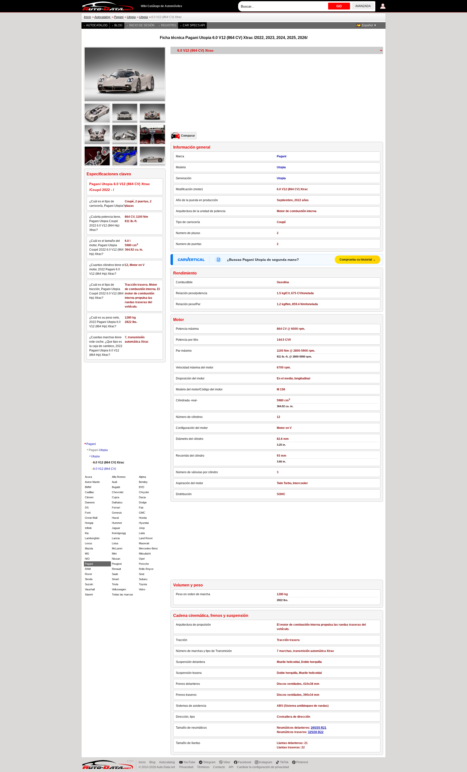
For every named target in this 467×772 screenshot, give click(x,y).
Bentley (143, 481)
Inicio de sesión (141, 25)
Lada (142, 533)
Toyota (143, 584)
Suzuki (89, 584)
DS (87, 507)
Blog (118, 25)
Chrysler (144, 492)
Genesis (117, 512)
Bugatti (116, 487)
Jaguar (116, 528)
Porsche (144, 563)
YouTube (189, 762)
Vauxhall (90, 589)
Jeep (142, 528)
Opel (141, 558)
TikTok (284, 762)
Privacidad (186, 767)
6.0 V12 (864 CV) (104, 469)
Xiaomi (89, 594)
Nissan (116, 558)
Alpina (142, 476)
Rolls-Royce (146, 568)
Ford (87, 512)
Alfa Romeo (119, 476)
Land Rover (146, 538)
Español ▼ (369, 25)
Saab (115, 574)
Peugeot (117, 563)
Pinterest (302, 762)
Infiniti (88, 528)
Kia (87, 533)
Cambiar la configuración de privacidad (263, 767)
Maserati (144, 543)
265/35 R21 (318, 727)
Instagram (265, 762)
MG (87, 553)
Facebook (244, 762)
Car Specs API (194, 25)
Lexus (88, 543)
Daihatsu (117, 502)
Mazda (89, 548)
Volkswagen (119, 589)
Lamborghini (92, 538)
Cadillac (89, 492)
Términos (203, 767)
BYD (141, 487)
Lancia (116, 538)
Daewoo (90, 502)
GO (339, 6)
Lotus (115, 543)
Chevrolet (117, 492)
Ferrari (116, 507)
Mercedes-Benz (148, 548)
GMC (142, 512)
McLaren (117, 548)
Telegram (209, 762)
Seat (141, 574)
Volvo (142, 589)
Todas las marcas (122, 594)
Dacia (142, 497)
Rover (88, 574)
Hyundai (144, 522)
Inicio (87, 17)
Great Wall (91, 517)
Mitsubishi (145, 553)
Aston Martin (92, 481)
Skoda (88, 579)
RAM (88, 568)
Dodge (143, 502)
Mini (114, 553)
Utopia (131, 17)
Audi (114, 481)
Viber (226, 762)
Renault (116, 568)
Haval (115, 517)
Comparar (188, 135)
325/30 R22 (315, 732)
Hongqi (89, 522)
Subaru (143, 579)
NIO (87, 558)
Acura (88, 476)
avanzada (363, 6)
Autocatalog (102, 17)
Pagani (119, 17)
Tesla (115, 584)
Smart (115, 579)
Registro (168, 25)
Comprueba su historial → (358, 259)
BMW (88, 487)
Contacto (219, 767)
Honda (143, 517)
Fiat (141, 507)
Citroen (89, 497)
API (231, 767)
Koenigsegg (119, 533)
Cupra (115, 497)
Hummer (117, 522)
